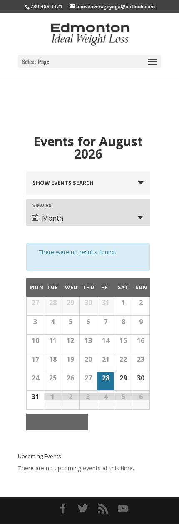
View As (42, 205)
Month (52, 218)
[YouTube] (123, 509)
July (43, 422)
